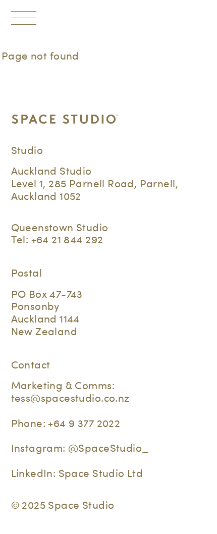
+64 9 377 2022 (84, 423)
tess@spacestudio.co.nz (70, 398)
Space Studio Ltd (101, 473)
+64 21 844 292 (67, 239)
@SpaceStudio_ (108, 448)
